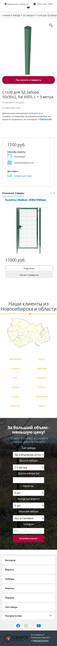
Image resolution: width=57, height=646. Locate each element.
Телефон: (28, 524)
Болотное (15, 405)
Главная (6, 15)
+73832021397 (45, 119)
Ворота (9, 569)
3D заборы (28, 15)
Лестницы (11, 607)
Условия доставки (23, 175)
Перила (9, 597)
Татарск (42, 387)
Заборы (16, 15)
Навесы (9, 588)
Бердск (41, 359)
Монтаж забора (28, 511)
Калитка (28, 486)
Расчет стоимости (29, 275)
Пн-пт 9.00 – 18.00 (44, 4)
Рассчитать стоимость (28, 80)
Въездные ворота (28, 498)
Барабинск (42, 377)
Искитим (15, 368)
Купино (41, 405)
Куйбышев (42, 368)
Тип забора (28, 448)
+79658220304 (39, 641)
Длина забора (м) (28, 473)
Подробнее (29, 268)
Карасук (15, 387)
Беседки (10, 560)
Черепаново (42, 396)
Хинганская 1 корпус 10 (17, 4)
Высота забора (28, 460)
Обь (15, 377)
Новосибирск (15, 359)
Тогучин (15, 396)
